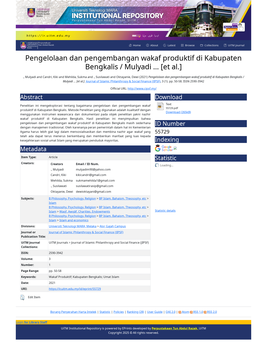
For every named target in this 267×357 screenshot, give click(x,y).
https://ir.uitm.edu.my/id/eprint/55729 (75, 289)
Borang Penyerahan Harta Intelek (73, 312)
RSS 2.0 (211, 312)
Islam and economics (73, 220)
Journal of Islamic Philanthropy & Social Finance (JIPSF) (123, 81)
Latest (171, 45)
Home (136, 45)
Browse (189, 45)
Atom (185, 312)
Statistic (105, 312)
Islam (52, 203)
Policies (119, 312)
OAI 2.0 (170, 312)
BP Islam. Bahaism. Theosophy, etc (122, 198)
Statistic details (165, 211)
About (154, 45)
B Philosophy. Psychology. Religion (72, 198)
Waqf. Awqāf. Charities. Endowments (84, 212)
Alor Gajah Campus (113, 226)
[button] (22, 297)
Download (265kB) (178, 112)
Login (31, 322)
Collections (211, 45)
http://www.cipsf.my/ (142, 89)
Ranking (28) (135, 312)
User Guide (155, 312)
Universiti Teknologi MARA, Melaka (72, 226)
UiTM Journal (235, 45)
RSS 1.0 (198, 312)
